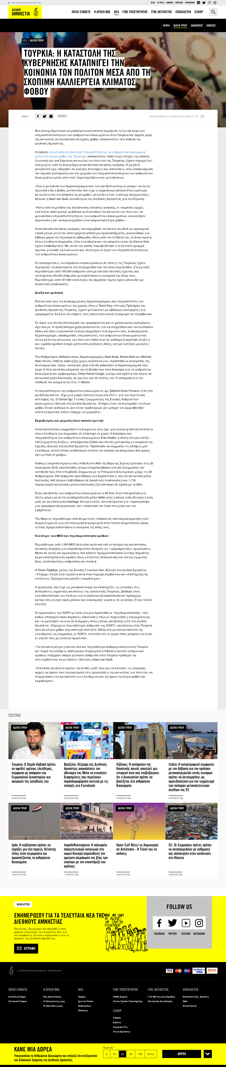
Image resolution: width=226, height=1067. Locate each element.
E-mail (51, 116)
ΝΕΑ (25, 40)
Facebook (198, 2)
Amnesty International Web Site (26, 2)
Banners (169, 2)
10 (114, 1054)
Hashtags (179, 2)
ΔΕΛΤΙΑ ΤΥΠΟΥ (37, 40)
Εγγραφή (29, 949)
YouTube (209, 2)
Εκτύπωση (202, 117)
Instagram (215, 2)
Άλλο (151, 1054)
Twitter (204, 2)
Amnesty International (25, 12)
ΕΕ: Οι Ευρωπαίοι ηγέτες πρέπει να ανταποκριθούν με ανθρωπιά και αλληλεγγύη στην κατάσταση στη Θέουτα (191, 841)
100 (140, 1054)
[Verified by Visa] (198, 972)
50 (131, 1054)
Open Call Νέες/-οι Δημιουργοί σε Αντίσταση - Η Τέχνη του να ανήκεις (139, 841)
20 (122, 1054)
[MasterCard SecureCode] (212, 972)
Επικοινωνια (190, 2)
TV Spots (160, 2)
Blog (153, 2)
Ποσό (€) (109, 1047)
